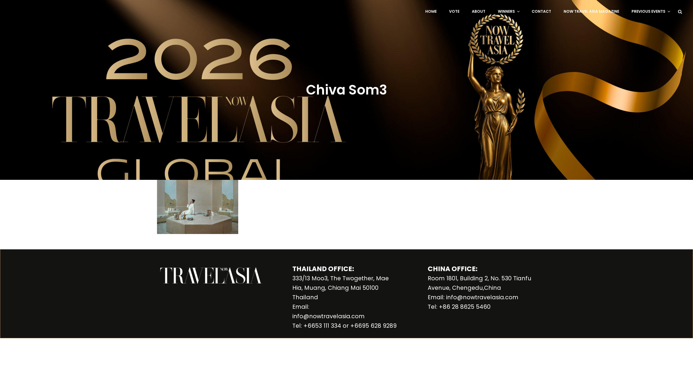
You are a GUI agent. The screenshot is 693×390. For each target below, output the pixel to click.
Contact (541, 11)
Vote (454, 11)
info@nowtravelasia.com (328, 316)
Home (431, 11)
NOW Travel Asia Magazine (591, 11)
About (478, 11)
